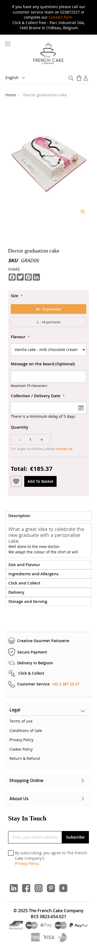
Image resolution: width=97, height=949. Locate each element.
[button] (18, 78)
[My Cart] (79, 78)
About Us (19, 799)
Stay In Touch (27, 818)
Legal (14, 710)
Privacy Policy (21, 739)
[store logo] (48, 54)
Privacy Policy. (27, 863)
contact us (63, 448)
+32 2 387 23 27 (65, 684)
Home (11, 94)
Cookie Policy (21, 749)
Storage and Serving (27, 601)
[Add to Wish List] (16, 481)
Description (19, 515)
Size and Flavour (24, 564)
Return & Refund (24, 758)
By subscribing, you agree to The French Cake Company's (51, 858)
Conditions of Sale (25, 730)
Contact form (60, 17)
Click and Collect (24, 583)
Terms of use (21, 721)
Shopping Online (26, 780)
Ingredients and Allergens (33, 574)
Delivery (16, 592)
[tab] (48, 515)
